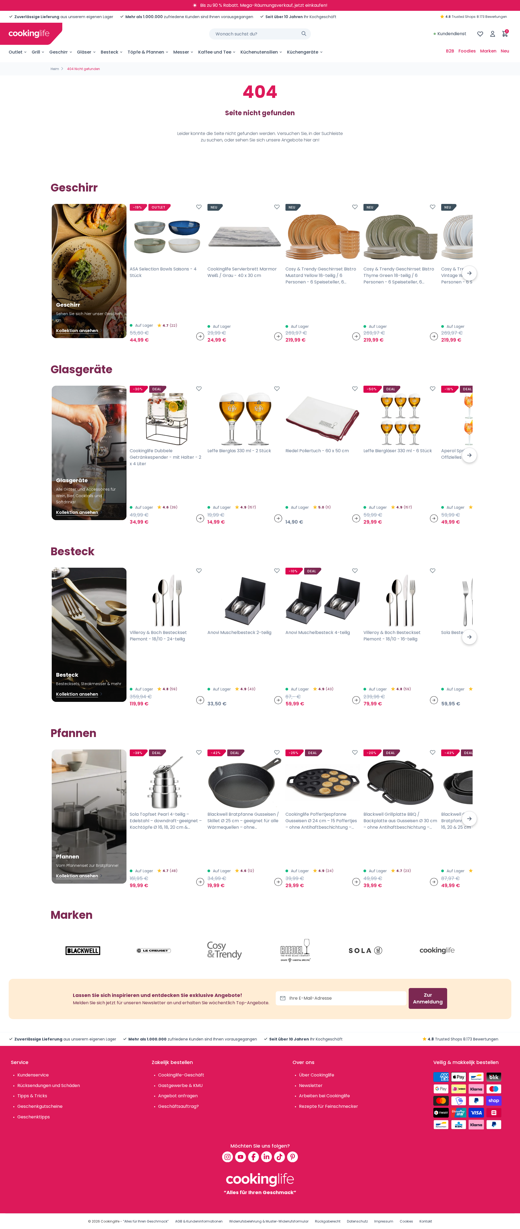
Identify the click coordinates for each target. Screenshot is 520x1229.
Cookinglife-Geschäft (181, 1075)
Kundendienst (451, 34)
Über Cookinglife (316, 1075)
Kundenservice (33, 1075)
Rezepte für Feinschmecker (328, 1106)
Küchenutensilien (259, 52)
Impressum (383, 1221)
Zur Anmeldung (428, 998)
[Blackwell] (83, 950)
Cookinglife (110, 1221)
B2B (450, 51)
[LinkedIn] (266, 1156)
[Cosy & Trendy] (224, 950)
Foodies (467, 51)
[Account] (492, 33)
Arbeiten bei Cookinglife (324, 1096)
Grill (36, 52)
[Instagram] (227, 1156)
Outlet (15, 52)
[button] (469, 273)
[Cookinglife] (29, 34)
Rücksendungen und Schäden (48, 1085)
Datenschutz (357, 1221)
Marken (488, 51)
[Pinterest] (292, 1156)
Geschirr (58, 52)
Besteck (109, 52)
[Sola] (366, 950)
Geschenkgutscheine (40, 1106)
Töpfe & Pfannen (146, 52)
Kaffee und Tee (214, 52)
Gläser (84, 52)
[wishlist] (480, 33)
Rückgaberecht (327, 1221)
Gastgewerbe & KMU (180, 1085)
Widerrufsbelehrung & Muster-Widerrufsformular (268, 1221)
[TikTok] (279, 1156)
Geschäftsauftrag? (178, 1106)
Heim (55, 69)
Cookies (406, 1221)
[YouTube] (240, 1156)
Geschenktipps (33, 1117)
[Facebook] (253, 1156)
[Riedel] (295, 950)
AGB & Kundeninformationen (199, 1221)
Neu (505, 51)
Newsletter (311, 1085)
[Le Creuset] (154, 950)
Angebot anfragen (178, 1096)
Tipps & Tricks (32, 1096)
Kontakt (426, 1221)
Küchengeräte (302, 52)
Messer (181, 52)
